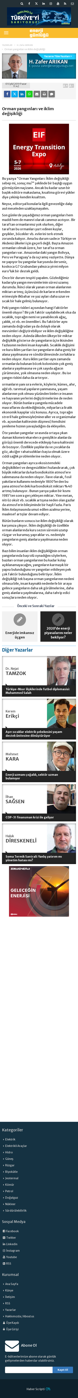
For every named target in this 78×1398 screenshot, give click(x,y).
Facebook (12, 1231)
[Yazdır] (44, 94)
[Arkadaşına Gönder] (37, 94)
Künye (9, 1290)
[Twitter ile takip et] (36, 3)
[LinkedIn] (22, 94)
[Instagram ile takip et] (50, 3)
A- (71, 86)
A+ (65, 86)
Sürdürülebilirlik (16, 1210)
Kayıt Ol (63, 1370)
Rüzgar (10, 1165)
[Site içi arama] (22, 3)
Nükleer (10, 1204)
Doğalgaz (11, 1197)
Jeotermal (11, 1178)
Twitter (11, 1237)
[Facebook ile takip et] (29, 3)
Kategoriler (12, 1129)
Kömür (9, 1185)
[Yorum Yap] (51, 94)
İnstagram (13, 1250)
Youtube (11, 1257)
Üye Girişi (12, 1329)
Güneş (9, 1159)
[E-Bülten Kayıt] (72, 3)
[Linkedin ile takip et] (43, 3)
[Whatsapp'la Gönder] (29, 94)
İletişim (10, 1297)
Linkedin (11, 1244)
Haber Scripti (36, 1389)
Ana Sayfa (11, 1284)
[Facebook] (7, 94)
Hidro (9, 1152)
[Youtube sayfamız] (58, 3)
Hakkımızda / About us (19, 1316)
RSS (8, 1263)
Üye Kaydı (12, 1323)
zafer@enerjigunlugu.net (57, 66)
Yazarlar (10, 1310)
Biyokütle (11, 1172)
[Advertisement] (39, 958)
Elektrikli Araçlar (16, 1146)
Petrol (9, 1191)
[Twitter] (14, 94)
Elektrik (10, 1139)
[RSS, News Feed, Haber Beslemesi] (65, 3)
